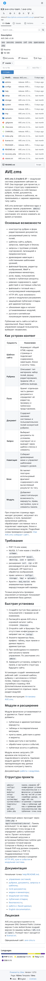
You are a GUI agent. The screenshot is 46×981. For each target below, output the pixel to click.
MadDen (8, 77)
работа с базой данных (20, 906)
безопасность (15, 902)
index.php (9, 136)
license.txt (9, 140)
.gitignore (9, 122)
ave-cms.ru (30, 940)
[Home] (4, 3)
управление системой (19, 879)
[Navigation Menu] (42, 3)
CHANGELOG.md (10, 131)
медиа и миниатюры (19, 892)
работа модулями (29, 771)
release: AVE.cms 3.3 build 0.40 (26, 78)
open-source (39, 42)
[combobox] (15, 68)
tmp (6, 113)
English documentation (19, 909)
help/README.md (31, 874)
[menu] (13, 979)
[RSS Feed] (4, 13)
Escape (38, 165)
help (7, 91)
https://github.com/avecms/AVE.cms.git (20, 17)
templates (9, 109)
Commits (9, 58)
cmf (25, 42)
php (3, 46)
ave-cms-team (12, 9)
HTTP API (9, 859)
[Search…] (43, 30)
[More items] (43, 23)
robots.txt (9, 158)
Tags (39, 58)
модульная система (14, 862)
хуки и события (22, 859)
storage (8, 100)
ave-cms (26, 9)
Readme (7, 50)
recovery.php (10, 154)
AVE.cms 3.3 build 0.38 (27, 96)
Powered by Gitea (17, 972)
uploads (8, 118)
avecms (18, 42)
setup (7, 96)
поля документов (17, 889)
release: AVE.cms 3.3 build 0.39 (31, 87)
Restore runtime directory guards (31, 118)
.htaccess (9, 127)
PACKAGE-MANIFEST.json (10, 145)
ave (3, 42)
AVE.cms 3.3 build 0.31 (27, 100)
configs (8, 87)
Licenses (32, 979)
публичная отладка (18, 899)
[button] (10, 13)
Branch (24, 58)
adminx (8, 82)
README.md (10, 149)
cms (30, 42)
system (8, 105)
